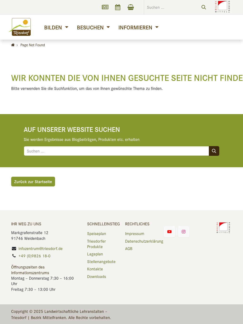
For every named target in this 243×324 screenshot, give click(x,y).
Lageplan (95, 254)
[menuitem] (56, 27)
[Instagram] (183, 231)
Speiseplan (96, 233)
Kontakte (95, 269)
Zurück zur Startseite (33, 181)
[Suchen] (203, 7)
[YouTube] (169, 231)
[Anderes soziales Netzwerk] (105, 7)
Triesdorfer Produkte (96, 243)
